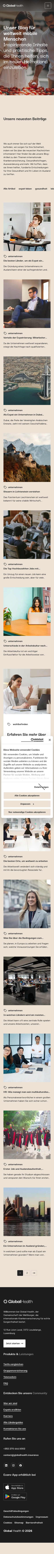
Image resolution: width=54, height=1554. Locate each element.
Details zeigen (41, 787)
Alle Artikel (9, 188)
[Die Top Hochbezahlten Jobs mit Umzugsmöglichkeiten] (27, 534)
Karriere (8, 1416)
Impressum (42, 1517)
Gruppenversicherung (15, 1370)
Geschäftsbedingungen (16, 1511)
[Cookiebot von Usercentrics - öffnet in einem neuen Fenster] (32, 740)
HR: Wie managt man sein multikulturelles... (26, 1092)
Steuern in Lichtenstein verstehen (21, 491)
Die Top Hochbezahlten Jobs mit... (21, 568)
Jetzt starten (13, 1343)
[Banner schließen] (50, 740)
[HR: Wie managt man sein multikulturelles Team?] (27, 1058)
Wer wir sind (10, 1403)
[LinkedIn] (6, 1465)
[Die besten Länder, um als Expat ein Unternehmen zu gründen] (27, 226)
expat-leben (25, 188)
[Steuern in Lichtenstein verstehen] (27, 457)
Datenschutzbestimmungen (18, 1517)
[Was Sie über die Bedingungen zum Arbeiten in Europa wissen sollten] (27, 904)
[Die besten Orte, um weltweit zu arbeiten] (27, 827)
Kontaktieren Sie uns (14, 1429)
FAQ (5, 1383)
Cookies (7, 1522)
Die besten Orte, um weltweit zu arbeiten (25, 861)
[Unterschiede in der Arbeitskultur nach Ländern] (27, 611)
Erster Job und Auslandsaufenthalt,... (23, 1169)
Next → (34, 1273)
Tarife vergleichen (13, 1364)
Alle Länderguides (13, 1422)
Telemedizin (9, 1377)
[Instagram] (13, 1465)
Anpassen (25, 804)
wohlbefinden (20, 724)
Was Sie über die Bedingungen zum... (23, 938)
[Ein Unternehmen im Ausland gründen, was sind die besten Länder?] (27, 1212)
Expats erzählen (12, 1409)
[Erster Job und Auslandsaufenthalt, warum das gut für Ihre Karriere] (27, 1135)
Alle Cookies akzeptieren (27, 795)
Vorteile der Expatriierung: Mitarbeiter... (25, 337)
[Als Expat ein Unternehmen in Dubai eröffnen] (27, 380)
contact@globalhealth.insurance (21, 1455)
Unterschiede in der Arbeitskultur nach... (25, 645)
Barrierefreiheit (34, 1522)
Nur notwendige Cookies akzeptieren (27, 812)
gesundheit (41, 188)
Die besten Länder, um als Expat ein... (23, 260)
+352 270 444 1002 (14, 1448)
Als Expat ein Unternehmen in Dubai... (23, 414)
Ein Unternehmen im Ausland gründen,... (25, 1246)
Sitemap (18, 1522)
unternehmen (15, 256)
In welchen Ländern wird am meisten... (24, 1015)
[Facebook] (20, 1465)
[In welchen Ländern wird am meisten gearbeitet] (27, 981)
